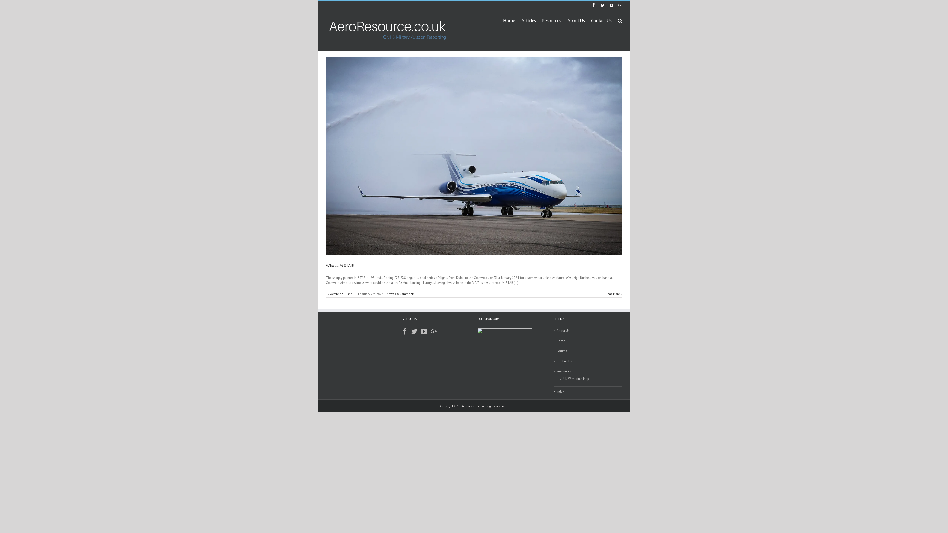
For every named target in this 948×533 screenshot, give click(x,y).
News (390, 294)
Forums (562, 351)
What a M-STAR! (340, 266)
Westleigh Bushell (342, 294)
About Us (563, 331)
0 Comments (406, 294)
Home (561, 341)
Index (560, 391)
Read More (613, 294)
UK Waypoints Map (576, 379)
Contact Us (564, 361)
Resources (564, 371)
